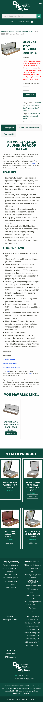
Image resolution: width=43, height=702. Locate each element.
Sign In (12, 21)
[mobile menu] (40, 2)
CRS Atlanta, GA (32, 620)
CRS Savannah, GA (32, 629)
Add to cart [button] (11, 433)
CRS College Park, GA (32, 623)
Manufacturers (12, 31)
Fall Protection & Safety (10, 568)
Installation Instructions (11, 367)
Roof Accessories (11, 581)
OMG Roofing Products (32, 602)
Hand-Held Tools (11, 574)
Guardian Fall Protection (32, 586)
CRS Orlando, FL (32, 645)
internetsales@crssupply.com (23, 678)
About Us (11, 650)
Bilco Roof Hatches (26, 31)
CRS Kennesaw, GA (32, 626)
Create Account (24, 21)
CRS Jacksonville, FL (32, 642)
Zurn (32, 611)
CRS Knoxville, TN (32, 639)
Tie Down (32, 608)
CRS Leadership (10, 657)
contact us (28, 688)
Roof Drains (11, 584)
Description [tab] (9, 127)
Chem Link (32, 578)
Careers (11, 616)
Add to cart (29, 95)
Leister (32, 598)
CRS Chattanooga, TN (32, 632)
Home (3, 31)
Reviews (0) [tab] (9, 134)
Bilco (32, 571)
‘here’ (33, 163)
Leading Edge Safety (32, 595)
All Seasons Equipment (32, 565)
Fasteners (10, 571)
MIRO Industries (32, 589)
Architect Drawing (9, 359)
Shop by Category (11, 562)
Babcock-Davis (32, 568)
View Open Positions (10, 620)
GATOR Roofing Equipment (32, 582)
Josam (32, 592)
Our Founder (10, 654)
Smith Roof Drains (32, 605)
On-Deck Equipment (10, 578)
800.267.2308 (23, 675)
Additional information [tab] (29, 127)
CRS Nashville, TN (32, 636)
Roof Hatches (11, 587)
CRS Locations (32, 616)
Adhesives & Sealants (11, 565)
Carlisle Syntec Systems (32, 574)
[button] (5, 43)
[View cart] (31, 21)
